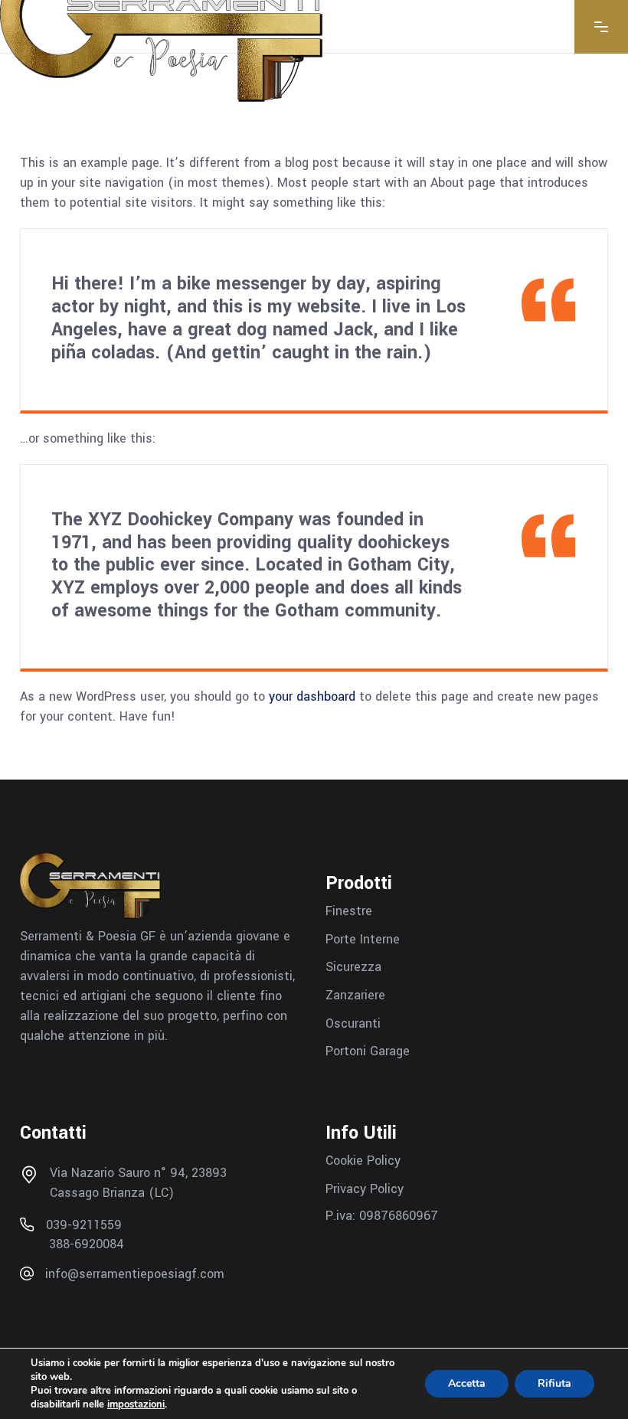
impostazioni (136, 1404)
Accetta (467, 1383)
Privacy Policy (364, 1188)
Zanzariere (355, 995)
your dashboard (312, 696)
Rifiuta (554, 1383)
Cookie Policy (363, 1160)
